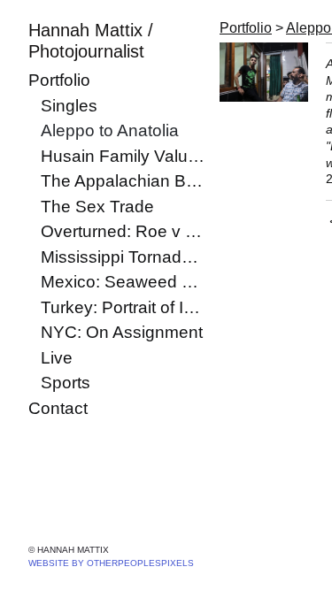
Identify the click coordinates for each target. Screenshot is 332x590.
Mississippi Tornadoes (123, 257)
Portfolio (59, 80)
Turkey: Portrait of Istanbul (123, 307)
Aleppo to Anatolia (110, 130)
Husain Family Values (123, 156)
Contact (58, 408)
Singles (69, 105)
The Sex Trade (97, 206)
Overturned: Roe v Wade (123, 231)
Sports (65, 382)
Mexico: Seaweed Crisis (123, 281)
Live (57, 358)
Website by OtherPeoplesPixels (111, 563)
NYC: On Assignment (122, 332)
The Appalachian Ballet (123, 181)
